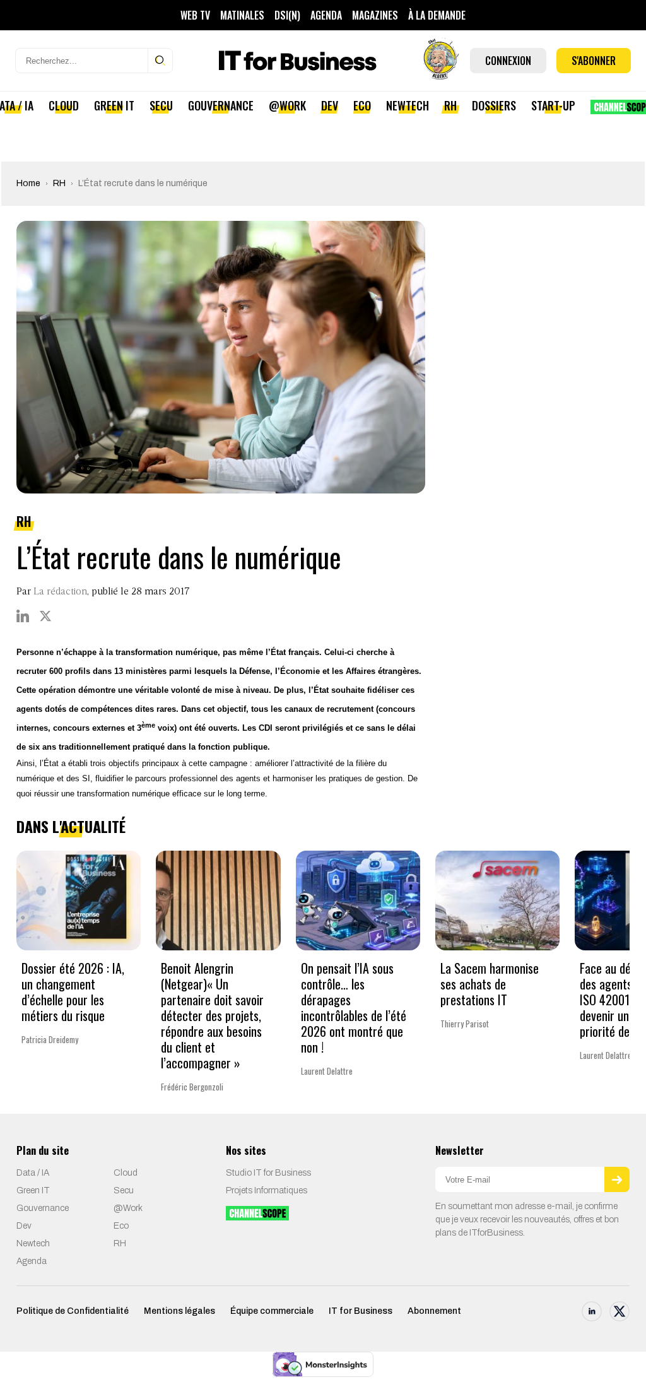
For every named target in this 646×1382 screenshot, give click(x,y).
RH (450, 105)
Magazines (375, 15)
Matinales (242, 15)
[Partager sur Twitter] (45, 616)
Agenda (326, 15)
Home (28, 183)
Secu (161, 105)
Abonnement (434, 1311)
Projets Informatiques (266, 1190)
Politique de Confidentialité (72, 1311)
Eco (362, 105)
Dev (329, 105)
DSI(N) (287, 15)
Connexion (508, 60)
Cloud (64, 105)
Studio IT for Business (268, 1173)
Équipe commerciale (272, 1311)
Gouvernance (221, 105)
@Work (287, 105)
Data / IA (32, 1173)
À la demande (437, 15)
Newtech (407, 105)
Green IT (114, 105)
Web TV (195, 15)
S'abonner (594, 60)
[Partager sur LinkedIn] (22, 616)
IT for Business (360, 1311)
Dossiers (494, 105)
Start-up (553, 105)
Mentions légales (179, 1311)
